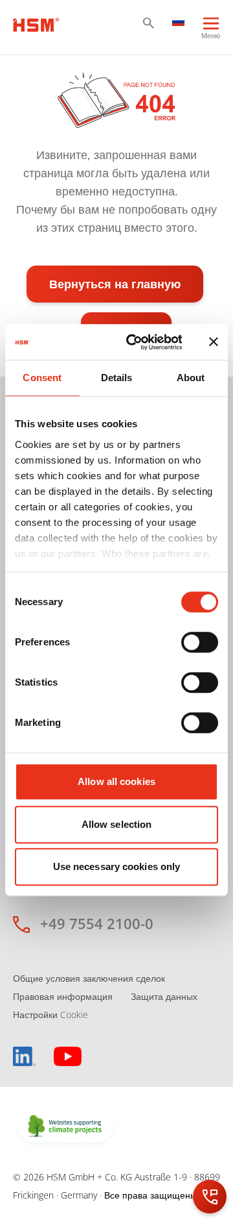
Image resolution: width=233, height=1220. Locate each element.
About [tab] (191, 377)
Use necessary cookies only (117, 866)
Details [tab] (117, 377)
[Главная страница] (36, 23)
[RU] (178, 21)
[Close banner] (213, 342)
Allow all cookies (116, 781)
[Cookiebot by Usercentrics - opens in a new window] (134, 342)
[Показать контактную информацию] (210, 1197)
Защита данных (164, 996)
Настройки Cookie (50, 1014)
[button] (148, 23)
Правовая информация (63, 996)
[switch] (199, 642)
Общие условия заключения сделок (89, 978)
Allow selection (117, 824)
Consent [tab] (42, 377)
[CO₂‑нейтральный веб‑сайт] (65, 1127)
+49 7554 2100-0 (96, 923)
